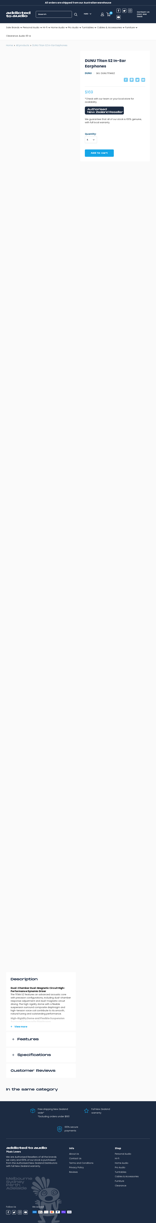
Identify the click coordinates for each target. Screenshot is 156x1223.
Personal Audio (31, 27)
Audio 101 (23, 35)
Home (9, 45)
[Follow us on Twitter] (124, 11)
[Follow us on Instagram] (130, 11)
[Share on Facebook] (126, 80)
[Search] (76, 14)
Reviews (73, 1172)
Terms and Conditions (81, 1163)
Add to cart (99, 153)
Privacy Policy (76, 1167)
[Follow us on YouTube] (118, 17)
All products (22, 45)
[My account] (102, 14)
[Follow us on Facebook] (118, 11)
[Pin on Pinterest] (131, 80)
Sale (8, 27)
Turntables (88, 27)
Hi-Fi (45, 27)
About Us (74, 1154)
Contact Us (75, 1158)
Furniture (130, 27)
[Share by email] (143, 80)
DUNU (88, 73)
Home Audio (58, 27)
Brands (16, 27)
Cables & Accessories (109, 27)
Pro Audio (73, 27)
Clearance (12, 35)
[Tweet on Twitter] (137, 80)
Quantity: (90, 134)
